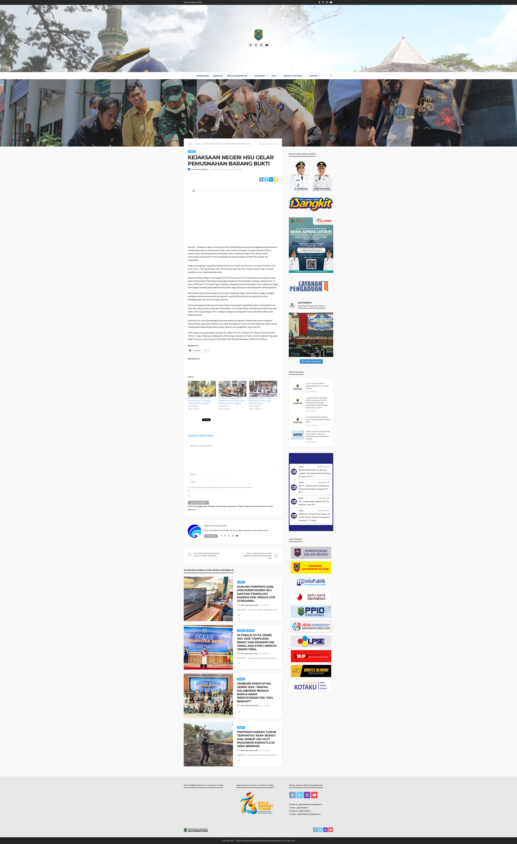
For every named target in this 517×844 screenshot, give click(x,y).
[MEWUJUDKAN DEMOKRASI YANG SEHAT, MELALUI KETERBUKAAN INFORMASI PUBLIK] (297, 435)
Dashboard (202, 76)
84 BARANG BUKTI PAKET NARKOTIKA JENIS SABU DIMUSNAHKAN (261, 401)
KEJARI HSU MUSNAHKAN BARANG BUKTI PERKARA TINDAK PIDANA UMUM (199, 401)
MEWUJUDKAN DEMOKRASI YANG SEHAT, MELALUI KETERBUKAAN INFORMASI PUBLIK (318, 435)
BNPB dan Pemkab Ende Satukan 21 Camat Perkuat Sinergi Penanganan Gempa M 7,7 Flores (314, 517)
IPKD (274, 76)
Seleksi (241, 630)
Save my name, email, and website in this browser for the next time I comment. (221, 487)
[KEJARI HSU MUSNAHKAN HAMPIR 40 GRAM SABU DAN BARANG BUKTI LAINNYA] (233, 389)
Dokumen (259, 76)
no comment (228, 169)
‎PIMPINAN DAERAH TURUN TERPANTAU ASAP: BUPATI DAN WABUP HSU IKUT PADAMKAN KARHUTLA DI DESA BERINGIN (256, 739)
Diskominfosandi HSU (199, 169)
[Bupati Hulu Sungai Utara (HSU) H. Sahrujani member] (311, 335)
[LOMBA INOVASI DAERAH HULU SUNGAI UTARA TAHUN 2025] (297, 420)
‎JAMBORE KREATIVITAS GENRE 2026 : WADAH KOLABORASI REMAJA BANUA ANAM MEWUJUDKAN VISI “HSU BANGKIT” (255, 692)
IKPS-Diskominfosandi (249, 605)
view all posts (211, 536)
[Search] (331, 75)
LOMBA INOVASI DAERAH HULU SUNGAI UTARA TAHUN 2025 (318, 419)
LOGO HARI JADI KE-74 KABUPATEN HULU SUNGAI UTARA (317, 385)
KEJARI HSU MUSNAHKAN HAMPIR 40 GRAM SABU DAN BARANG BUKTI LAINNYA (231, 401)
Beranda (218, 76)
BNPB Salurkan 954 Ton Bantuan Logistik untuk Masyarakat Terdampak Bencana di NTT (315, 473)
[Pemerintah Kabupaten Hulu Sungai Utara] (258, 35)
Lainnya (313, 76)
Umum (191, 151)
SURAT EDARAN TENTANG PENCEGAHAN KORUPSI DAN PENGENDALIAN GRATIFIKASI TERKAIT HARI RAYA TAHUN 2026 (317, 403)
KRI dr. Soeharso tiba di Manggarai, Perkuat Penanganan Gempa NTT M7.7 (314, 489)
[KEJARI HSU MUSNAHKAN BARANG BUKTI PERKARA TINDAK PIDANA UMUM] (202, 389)
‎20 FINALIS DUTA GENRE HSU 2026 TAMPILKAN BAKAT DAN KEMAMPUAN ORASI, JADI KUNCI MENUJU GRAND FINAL (257, 642)
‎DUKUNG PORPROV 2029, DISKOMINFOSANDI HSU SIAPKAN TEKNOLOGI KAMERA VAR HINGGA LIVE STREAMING (256, 594)
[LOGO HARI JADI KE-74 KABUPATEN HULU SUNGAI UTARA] (297, 387)
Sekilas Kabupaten (237, 76)
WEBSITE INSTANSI (292, 76)
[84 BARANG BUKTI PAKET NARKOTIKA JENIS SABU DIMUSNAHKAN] (263, 389)
